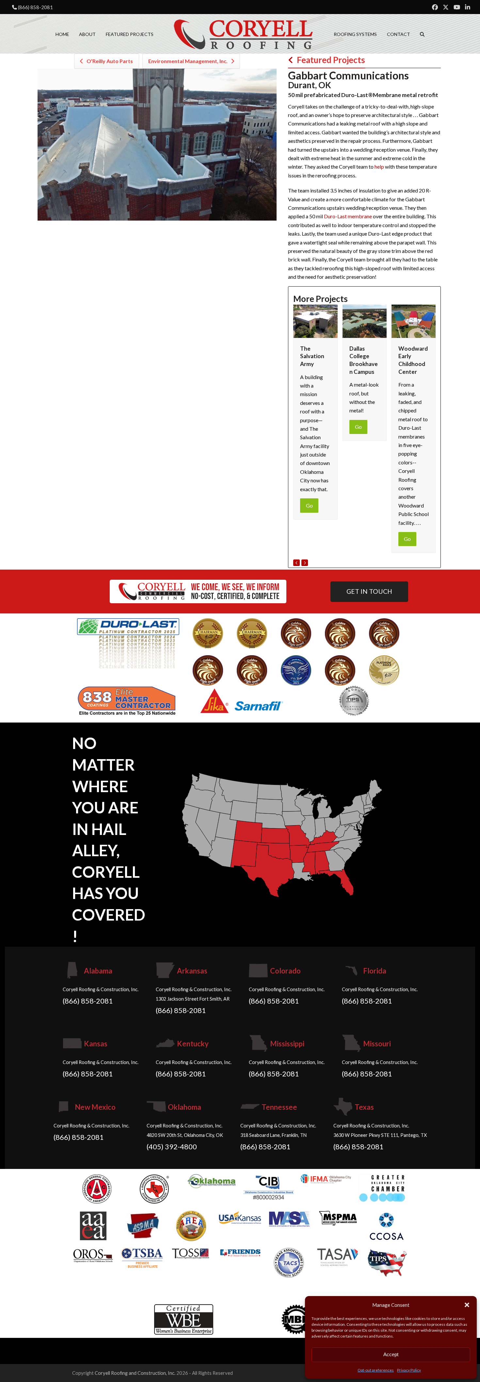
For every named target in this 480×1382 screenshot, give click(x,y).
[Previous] (296, 562)
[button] (467, 1305)
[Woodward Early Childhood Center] (414, 320)
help (379, 166)
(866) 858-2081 (35, 7)
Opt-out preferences (376, 1370)
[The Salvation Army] (315, 320)
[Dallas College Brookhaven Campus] (365, 320)
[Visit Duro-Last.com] (128, 643)
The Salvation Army (312, 356)
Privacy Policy (409, 1370)
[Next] (304, 562)
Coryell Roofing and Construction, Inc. (135, 1373)
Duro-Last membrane (348, 216)
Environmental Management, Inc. (188, 61)
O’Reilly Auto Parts (110, 61)
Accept (390, 1354)
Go (309, 505)
